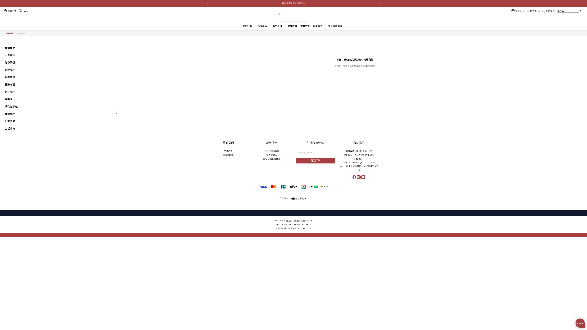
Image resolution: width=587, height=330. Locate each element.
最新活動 (247, 26)
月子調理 (10, 91)
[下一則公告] (379, 3)
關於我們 (318, 26)
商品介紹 (277, 26)
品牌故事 (228, 151)
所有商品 (262, 26)
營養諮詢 (292, 26)
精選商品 (10, 47)
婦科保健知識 (335, 26)
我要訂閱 (315, 160)
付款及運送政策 (271, 151)
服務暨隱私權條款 (271, 158)
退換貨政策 (271, 155)
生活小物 (10, 128)
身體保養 (21, 33)
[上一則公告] (208, 3)
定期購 (9, 99)
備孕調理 (10, 62)
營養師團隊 (228, 155)
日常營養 (10, 121)
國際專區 (10, 84)
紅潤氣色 (10, 113)
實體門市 (305, 26)
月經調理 (10, 69)
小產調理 (10, 55)
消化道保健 (11, 106)
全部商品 (9, 33)
